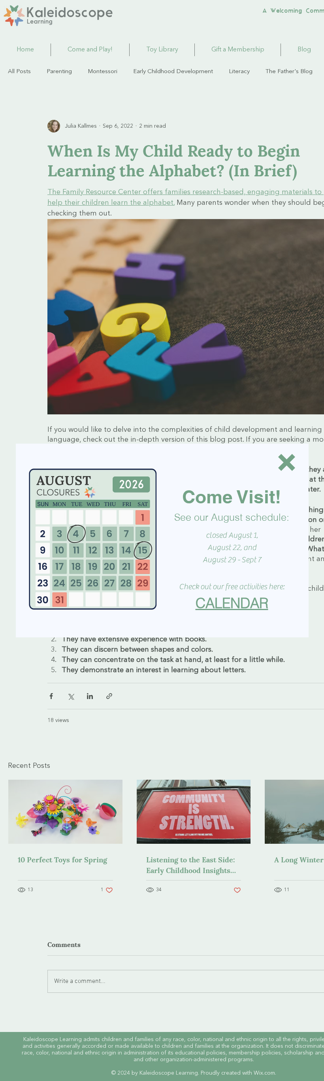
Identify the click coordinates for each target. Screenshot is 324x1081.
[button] (286, 462)
